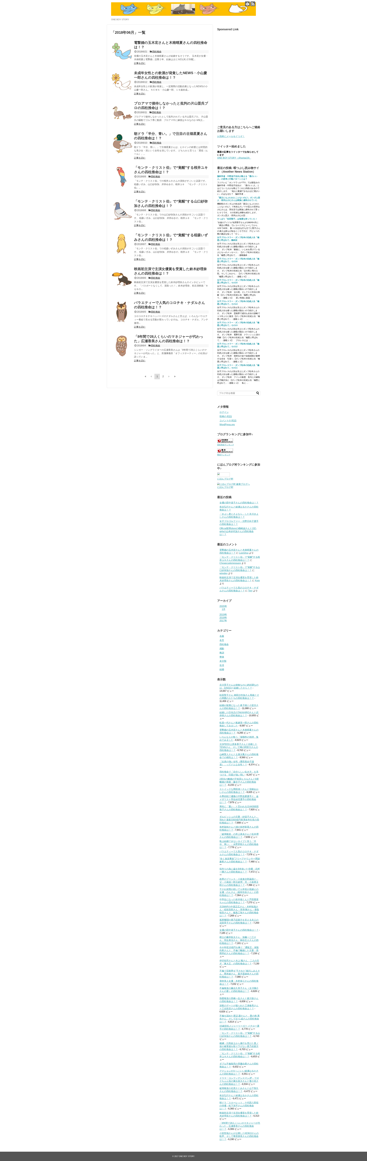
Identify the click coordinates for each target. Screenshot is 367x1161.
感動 (221, 648)
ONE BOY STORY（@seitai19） (234, 158)
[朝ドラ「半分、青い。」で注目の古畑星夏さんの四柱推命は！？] (122, 142)
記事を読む (140, 63)
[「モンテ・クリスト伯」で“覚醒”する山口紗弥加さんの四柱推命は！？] (122, 210)
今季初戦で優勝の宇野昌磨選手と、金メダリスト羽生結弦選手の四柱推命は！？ (238, 799)
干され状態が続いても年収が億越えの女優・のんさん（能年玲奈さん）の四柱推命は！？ (238, 892)
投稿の (225, 416)
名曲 (221, 636)
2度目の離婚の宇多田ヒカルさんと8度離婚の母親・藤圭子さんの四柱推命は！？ (239, 782)
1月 (223, 609)
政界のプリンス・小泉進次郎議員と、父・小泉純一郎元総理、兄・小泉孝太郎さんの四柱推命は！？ (238, 882)
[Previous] (151, 376)
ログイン (224, 412)
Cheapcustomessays (230, 563)
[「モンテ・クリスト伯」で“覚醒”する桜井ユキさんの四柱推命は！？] (122, 176)
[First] (145, 376)
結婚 (221, 669)
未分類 (222, 661)
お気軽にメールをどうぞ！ (231, 136)
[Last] (174, 376)
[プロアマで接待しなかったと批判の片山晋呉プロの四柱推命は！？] (122, 112)
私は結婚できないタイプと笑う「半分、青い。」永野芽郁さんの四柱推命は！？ (238, 844)
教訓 (221, 653)
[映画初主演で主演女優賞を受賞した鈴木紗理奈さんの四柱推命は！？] (122, 278)
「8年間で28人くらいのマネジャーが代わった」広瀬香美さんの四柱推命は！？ (239, 1126)
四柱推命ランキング (225, 445)
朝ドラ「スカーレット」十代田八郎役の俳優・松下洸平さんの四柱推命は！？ (238, 1105)
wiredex (223, 573)
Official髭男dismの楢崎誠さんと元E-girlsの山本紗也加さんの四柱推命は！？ (238, 531)
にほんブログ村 (225, 479)
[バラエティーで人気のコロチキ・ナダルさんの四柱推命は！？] (122, 311)
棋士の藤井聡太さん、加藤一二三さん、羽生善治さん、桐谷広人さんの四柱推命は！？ (238, 940)
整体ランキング (223, 455)
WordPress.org (227, 424)
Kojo (257, 580)
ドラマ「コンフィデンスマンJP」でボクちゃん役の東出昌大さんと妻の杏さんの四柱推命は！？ (239, 1081)
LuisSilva (243, 553)
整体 (221, 657)
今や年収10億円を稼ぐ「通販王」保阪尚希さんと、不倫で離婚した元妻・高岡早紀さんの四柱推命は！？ (239, 950)
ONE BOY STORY (186, 1156)
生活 (221, 665)
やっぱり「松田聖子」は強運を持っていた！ (237, 219)
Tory (250, 590)
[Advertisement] (238, 76)
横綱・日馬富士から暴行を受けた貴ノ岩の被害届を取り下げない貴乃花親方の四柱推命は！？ (238, 1046)
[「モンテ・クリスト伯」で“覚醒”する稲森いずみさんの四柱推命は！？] (122, 244)
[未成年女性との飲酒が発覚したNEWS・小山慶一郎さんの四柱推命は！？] (122, 82)
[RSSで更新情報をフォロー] (252, 3)
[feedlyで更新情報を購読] (247, 3)
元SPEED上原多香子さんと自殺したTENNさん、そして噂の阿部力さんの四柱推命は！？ (238, 747)
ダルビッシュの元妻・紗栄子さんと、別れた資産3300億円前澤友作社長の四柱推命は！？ (239, 820)
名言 (221, 640)
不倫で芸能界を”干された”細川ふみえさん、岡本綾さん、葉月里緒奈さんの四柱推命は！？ (239, 974)
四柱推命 (156, 51)
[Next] (169, 376)
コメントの (227, 420)
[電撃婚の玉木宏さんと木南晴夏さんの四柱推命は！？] (122, 51)
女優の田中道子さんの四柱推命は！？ (238, 502)
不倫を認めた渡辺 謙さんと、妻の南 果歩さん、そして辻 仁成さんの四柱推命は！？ (239, 1019)
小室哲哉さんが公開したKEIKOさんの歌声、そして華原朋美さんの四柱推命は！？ (239, 1136)
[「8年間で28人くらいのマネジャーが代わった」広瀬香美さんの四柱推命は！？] (122, 345)
